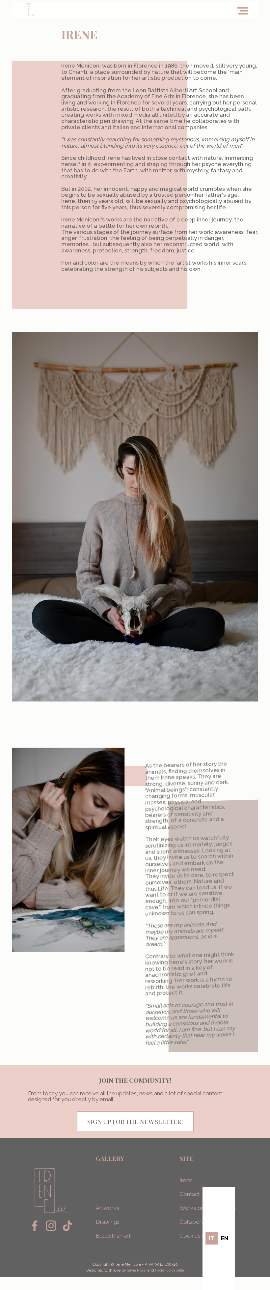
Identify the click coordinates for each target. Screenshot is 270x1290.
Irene (186, 1180)
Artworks (108, 1208)
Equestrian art (113, 1235)
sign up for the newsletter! (135, 1121)
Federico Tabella (169, 1270)
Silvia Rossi (137, 1270)
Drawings (108, 1221)
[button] (244, 9)
